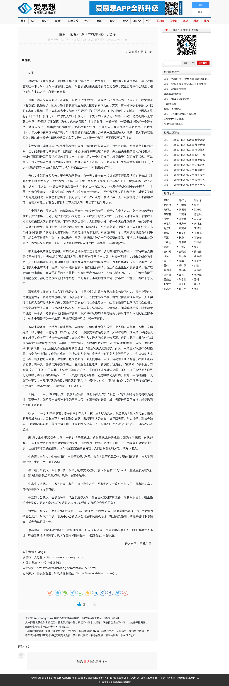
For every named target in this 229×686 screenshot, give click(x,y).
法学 (33, 20)
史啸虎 (182, 251)
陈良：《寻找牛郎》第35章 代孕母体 (184, 159)
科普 (196, 20)
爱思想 (46, 9)
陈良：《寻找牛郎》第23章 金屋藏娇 (184, 169)
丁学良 (182, 205)
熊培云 (198, 251)
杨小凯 (198, 274)
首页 (23, 20)
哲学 (148, 20)
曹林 (196, 205)
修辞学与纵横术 (172, 94)
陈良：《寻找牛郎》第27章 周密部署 (184, 149)
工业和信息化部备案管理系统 (114, 682)
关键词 (173, 20)
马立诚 (198, 219)
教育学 (113, 20)
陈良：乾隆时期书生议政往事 (180, 114)
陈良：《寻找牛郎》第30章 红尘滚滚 (184, 139)
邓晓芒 (198, 237)
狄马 (196, 246)
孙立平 (182, 288)
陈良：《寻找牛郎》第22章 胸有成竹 (184, 174)
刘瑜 (196, 265)
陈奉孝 (182, 242)
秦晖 (166, 200)
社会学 (87, 20)
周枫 (181, 260)
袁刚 (181, 274)
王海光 (198, 233)
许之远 (167, 274)
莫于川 (182, 284)
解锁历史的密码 (172, 109)
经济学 (45, 20)
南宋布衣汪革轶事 (174, 119)
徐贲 (166, 219)
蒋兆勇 (198, 260)
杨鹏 (181, 237)
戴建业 (182, 228)
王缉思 (167, 242)
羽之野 (198, 284)
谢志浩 (167, 288)
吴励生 (167, 279)
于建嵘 (182, 214)
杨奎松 (182, 233)
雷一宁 (167, 260)
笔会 (185, 20)
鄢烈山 (167, 209)
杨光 (196, 288)
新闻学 (100, 20)
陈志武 (198, 214)
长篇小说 (55, 563)
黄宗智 (167, 214)
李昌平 (198, 228)
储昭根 (182, 270)
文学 (125, 20)
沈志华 (182, 223)
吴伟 (166, 265)
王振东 (182, 246)
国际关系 (73, 20)
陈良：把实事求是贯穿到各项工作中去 (185, 84)
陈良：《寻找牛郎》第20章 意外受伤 (184, 185)
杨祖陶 (167, 223)
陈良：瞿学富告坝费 (175, 89)
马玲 (166, 246)
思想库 (160, 20)
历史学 (137, 20)
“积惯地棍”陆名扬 (173, 124)
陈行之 (182, 200)
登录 (86, 661)
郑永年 (198, 200)
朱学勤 (182, 279)
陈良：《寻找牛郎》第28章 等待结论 (184, 144)
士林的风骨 (170, 104)
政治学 (58, 20)
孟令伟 (198, 256)
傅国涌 (182, 209)
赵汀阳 (167, 228)
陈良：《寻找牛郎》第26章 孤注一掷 (184, 154)
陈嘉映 (198, 209)
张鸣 (166, 233)
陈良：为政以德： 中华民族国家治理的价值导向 (190, 79)
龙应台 (167, 205)
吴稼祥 (198, 270)
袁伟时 (167, 251)
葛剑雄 (167, 270)
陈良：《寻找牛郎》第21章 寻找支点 (184, 179)
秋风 (166, 256)
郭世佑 (198, 242)
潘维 (196, 279)
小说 (43, 563)
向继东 (198, 223)
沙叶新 (182, 265)
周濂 (166, 237)
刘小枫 (182, 256)
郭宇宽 (182, 219)
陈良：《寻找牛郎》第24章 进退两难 (184, 164)
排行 (206, 20)
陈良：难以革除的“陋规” (177, 99)
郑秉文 (167, 284)
